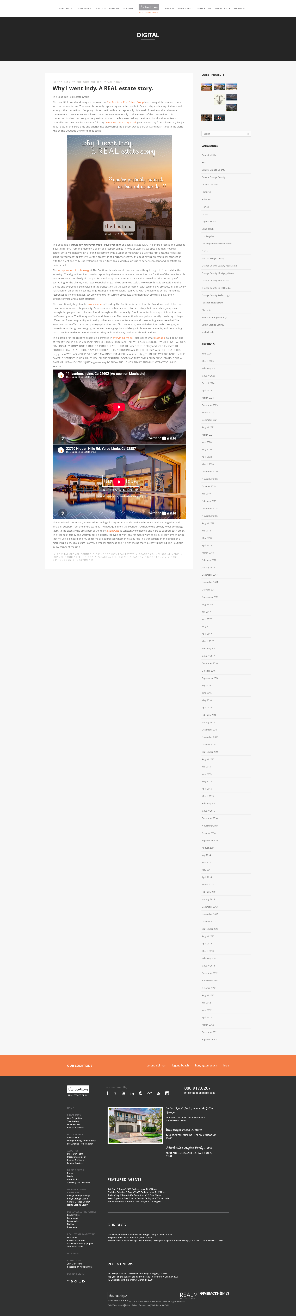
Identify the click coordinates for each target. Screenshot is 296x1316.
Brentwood (72, 1218)
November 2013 (210, 914)
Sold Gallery (73, 1121)
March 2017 (208, 641)
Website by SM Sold (160, 1305)
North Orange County (213, 258)
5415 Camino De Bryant (143, 1198)
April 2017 (207, 633)
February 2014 (209, 891)
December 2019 (210, 471)
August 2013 (208, 936)
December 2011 (210, 1032)
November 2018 (210, 515)
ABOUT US (169, 8)
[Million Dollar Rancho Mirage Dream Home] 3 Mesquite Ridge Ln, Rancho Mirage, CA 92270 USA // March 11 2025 (165, 1240)
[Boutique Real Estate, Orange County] (149, 8)
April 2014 (207, 877)
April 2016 (207, 707)
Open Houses (73, 1124)
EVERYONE (113, 530)
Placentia (206, 309)
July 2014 (206, 855)
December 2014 (210, 818)
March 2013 (208, 950)
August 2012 (208, 995)
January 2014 (208, 899)
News (204, 250)
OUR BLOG (128, 8)
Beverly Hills (73, 1215)
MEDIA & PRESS (185, 8)
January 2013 (208, 965)
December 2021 (210, 419)
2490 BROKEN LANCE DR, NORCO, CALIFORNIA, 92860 (191, 1134)
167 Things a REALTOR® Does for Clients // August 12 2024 (137, 1273)
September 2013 (210, 928)
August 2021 (208, 427)
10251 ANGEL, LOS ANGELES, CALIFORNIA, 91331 (189, 1151)
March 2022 (208, 412)
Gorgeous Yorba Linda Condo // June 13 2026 (130, 1237)
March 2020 (208, 464)
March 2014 (208, 884)
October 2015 (208, 744)
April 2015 (207, 788)
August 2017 (208, 604)
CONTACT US (74, 1260)
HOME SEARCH (84, 8)
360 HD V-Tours (75, 1246)
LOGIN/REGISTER (222, 8)
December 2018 (210, 508)
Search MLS (73, 1137)
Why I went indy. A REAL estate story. (103, 88)
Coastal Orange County (74, 554)
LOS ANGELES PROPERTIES (81, 1212)
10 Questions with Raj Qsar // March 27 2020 (130, 1280)
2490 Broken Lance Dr (137, 1189)
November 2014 (210, 825)
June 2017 (207, 619)
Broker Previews (75, 1127)
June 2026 (207, 353)
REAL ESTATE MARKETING (107, 8)
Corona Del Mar (210, 184)
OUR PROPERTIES (65, 8)
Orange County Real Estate (115, 554)
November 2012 (210, 980)
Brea (204, 162)
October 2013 (208, 921)
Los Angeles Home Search (80, 1143)
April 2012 (207, 1017)
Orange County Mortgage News (218, 273)
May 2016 (207, 700)
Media (70, 1176)
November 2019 (210, 478)
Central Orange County (213, 169)
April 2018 (207, 545)
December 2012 (210, 973)
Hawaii (205, 206)
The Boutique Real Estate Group (99, 82)
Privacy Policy (131, 1305)
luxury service (95, 304)
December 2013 (210, 906)
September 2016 (210, 678)
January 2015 (208, 810)
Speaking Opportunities (78, 1182)
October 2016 (208, 670)
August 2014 (208, 847)
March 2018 (208, 552)
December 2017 (210, 574)
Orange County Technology (73, 557)
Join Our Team (74, 1263)
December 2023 (210, 405)
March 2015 (208, 796)
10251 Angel (140, 1201)
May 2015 (207, 781)
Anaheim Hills (209, 155)
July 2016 (206, 685)
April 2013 (207, 943)
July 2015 (206, 766)
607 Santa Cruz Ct (138, 1195)
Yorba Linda (208, 332)
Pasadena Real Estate (113, 557)
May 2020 (207, 449)
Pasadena (72, 1227)
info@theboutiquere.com (199, 1092)
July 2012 (206, 1002)
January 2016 (208, 722)
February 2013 (209, 958)
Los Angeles (208, 236)
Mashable (159, 337)
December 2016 (210, 663)
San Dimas (155, 1195)
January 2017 (208, 655)
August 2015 (208, 759)
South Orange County (213, 324)
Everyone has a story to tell (121, 122)
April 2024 (207, 390)
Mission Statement (76, 1157)
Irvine (205, 214)
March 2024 (208, 397)
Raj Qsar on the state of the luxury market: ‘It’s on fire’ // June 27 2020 (143, 1276)
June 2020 (207, 442)
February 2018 (209, 560)
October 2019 (208, 486)
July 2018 (206, 530)
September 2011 (210, 1039)
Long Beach (208, 228)
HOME (70, 1108)
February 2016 (209, 714)
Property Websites (76, 1240)
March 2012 (208, 1024)
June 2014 (207, 862)
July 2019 (206, 493)
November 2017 (210, 582)
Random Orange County (149, 557)
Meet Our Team (75, 1154)
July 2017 (206, 611)
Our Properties (74, 1118)
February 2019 (209, 501)
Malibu (70, 1224)
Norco (154, 1189)
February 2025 (209, 368)
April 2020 (207, 456)
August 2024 (208, 383)
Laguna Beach (209, 221)
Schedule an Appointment (79, 1267)
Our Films (72, 1237)
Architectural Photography (80, 1243)
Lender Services (75, 1163)
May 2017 (207, 626)
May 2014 (207, 869)
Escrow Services (75, 1160)
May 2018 (207, 537)
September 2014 (210, 840)
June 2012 (207, 1010)
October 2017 (208, 589)
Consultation (73, 1179)
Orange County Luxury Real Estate (219, 265)
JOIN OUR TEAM (204, 8)
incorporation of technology (73, 270)
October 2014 (208, 833)
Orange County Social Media (159, 554)
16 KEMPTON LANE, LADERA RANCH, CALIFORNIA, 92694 (189, 1114)
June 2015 (207, 773)
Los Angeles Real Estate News (217, 243)
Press (70, 1173)
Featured (206, 191)
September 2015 (210, 751)
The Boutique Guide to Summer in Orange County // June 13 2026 (140, 1234)
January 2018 (208, 567)
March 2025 (208, 361)
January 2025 (208, 375)
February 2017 (209, 648)
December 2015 (210, 729)
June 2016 (207, 692)
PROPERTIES (74, 1115)
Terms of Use (144, 1305)
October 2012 (208, 987)
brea (226, 1065)
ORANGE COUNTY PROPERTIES (76, 1191)
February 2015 (209, 803)
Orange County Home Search (81, 1140)
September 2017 (210, 597)
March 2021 (208, 434)
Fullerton (206, 199)
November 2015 (210, 737)
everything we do (123, 337)
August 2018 (208, 523)
